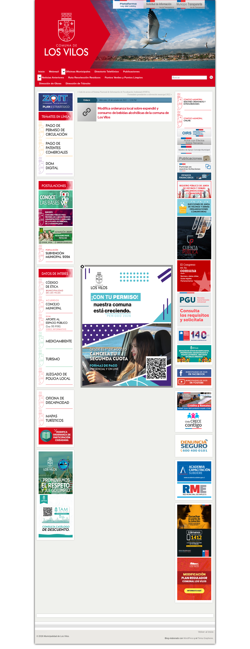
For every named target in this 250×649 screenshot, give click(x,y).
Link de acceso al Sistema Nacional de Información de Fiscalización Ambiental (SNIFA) (114, 92)
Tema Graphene (205, 638)
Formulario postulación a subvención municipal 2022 (149, 94)
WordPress (189, 638)
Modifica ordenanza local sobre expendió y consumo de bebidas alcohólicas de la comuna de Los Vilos (133, 112)
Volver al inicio (205, 631)
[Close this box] (82, 266)
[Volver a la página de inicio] (125, 34)
